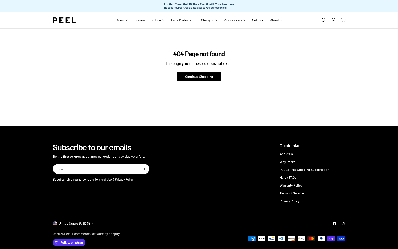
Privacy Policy (290, 201)
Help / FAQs (288, 177)
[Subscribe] (144, 169)
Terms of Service (292, 193)
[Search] (323, 20)
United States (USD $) (74, 223)
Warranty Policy (291, 185)
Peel (67, 234)
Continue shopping (199, 76)
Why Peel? (287, 162)
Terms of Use (103, 179)
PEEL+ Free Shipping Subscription (304, 169)
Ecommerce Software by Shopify (96, 234)
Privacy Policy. (124, 179)
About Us (286, 154)
